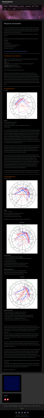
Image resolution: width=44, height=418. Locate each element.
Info (8, 9)
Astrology (5, 6)
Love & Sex (22, 6)
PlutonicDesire (7, 2)
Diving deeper (28, 6)
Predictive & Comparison (13, 6)
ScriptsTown (27, 416)
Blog (33, 6)
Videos (37, 6)
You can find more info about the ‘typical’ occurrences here (15, 51)
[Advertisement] (12, 383)
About (5, 9)
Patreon (14, 9)
